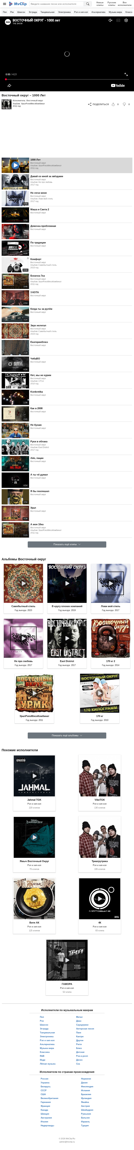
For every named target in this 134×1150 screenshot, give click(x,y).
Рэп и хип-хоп (81, 12)
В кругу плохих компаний (67, 606)
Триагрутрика (100, 861)
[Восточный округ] (6, 104)
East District (67, 661)
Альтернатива (98, 12)
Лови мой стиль (110, 606)
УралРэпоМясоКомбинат (33, 104)
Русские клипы (112, 3)
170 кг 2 (110, 661)
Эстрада (33, 12)
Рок (12, 12)
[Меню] (4, 4)
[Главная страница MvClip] (18, 4)
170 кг (99, 716)
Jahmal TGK (34, 799)
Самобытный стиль (23, 606)
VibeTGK (100, 799)
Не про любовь (23, 661)
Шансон (21, 12)
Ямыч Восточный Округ (34, 861)
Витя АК (34, 922)
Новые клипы (99, 3)
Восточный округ (34, 100)
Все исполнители (124, 3)
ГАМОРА (67, 984)
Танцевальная (47, 12)
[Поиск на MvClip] (88, 3)
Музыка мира (115, 12)
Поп (5, 12)
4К (99, 922)
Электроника (64, 12)
